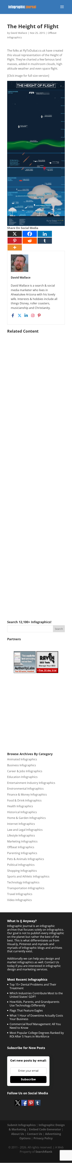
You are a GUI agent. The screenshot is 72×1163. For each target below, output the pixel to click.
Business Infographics (21, 765)
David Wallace (19, 33)
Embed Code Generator (45, 1129)
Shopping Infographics (22, 871)
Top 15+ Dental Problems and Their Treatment (33, 986)
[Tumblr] (45, 241)
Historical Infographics (22, 812)
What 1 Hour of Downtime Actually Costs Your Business (36, 1017)
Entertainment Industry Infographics (31, 783)
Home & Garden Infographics (26, 818)
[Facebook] (30, 234)
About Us (17, 1134)
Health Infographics (20, 806)
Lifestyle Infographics (21, 835)
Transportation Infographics (25, 888)
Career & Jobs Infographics (24, 771)
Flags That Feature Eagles (26, 1010)
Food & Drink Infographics (24, 800)
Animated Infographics (22, 759)
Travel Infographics (19, 894)
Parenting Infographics (22, 853)
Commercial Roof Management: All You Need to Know (35, 1026)
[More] (15, 247)
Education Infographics (22, 777)
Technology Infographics (23, 882)
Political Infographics (21, 865)
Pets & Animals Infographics (25, 859)
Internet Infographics (21, 824)
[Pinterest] (15, 241)
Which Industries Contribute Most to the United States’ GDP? (36, 995)
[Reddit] (30, 241)
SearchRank (43, 1152)
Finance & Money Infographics (27, 794)
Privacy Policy (43, 1138)
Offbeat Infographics (20, 847)
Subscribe (28, 1079)
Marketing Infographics (22, 841)
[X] (15, 234)
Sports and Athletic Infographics (28, 876)
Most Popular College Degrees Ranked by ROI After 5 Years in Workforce (37, 1034)
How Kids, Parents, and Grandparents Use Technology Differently (34, 1003)
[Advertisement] (36, 472)
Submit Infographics (21, 1125)
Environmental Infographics (25, 788)
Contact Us (34, 1134)
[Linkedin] (45, 234)
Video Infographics (19, 900)
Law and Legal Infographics (25, 830)
